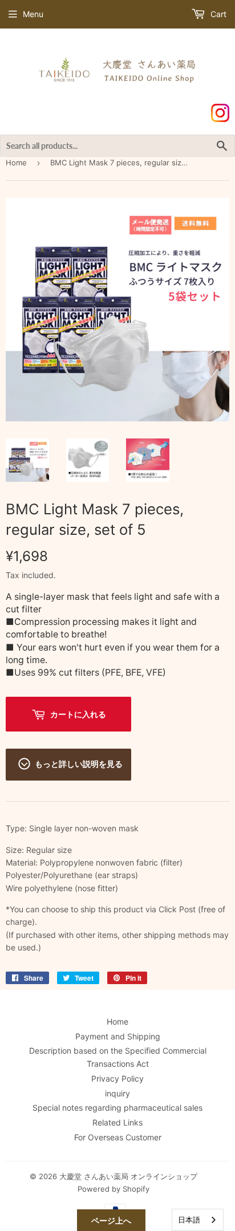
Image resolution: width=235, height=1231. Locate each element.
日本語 (189, 1219)
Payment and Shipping (117, 1036)
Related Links (117, 1122)
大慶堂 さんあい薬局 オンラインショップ (128, 1176)
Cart (217, 14)
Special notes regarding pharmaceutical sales (117, 1107)
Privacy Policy (117, 1078)
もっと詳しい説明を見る (79, 764)
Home (16, 162)
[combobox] (198, 1220)
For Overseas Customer (117, 1137)
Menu (33, 14)
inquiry (117, 1093)
